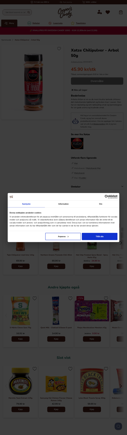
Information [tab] (63, 204)
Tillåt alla (99, 236)
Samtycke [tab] (26, 204)
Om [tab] (100, 204)
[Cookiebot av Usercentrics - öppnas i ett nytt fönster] (106, 197)
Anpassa (61, 236)
